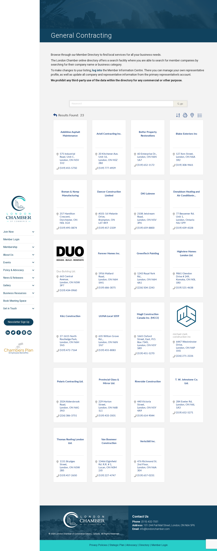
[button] (55, 115)
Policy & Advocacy (13, 270)
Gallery (7, 285)
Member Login (11, 239)
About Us (8, 254)
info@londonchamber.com (155, 528)
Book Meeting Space (14, 300)
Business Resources (14, 293)
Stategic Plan (116, 545)
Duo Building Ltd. (66, 271)
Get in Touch (10, 308)
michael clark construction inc (182, 335)
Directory (144, 545)
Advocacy (131, 545)
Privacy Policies (98, 545)
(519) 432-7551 (150, 521)
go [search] (181, 103)
